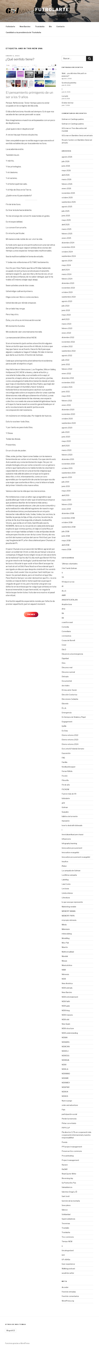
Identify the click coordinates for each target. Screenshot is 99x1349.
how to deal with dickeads (72, 825)
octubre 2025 (67, 197)
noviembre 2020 (68, 414)
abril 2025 (66, 225)
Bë (63, 618)
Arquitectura (67, 604)
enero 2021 (66, 405)
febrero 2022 (67, 369)
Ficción (64, 776)
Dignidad (65, 658)
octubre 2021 (67, 387)
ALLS (64, 591)
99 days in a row (68, 582)
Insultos (65, 861)
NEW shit (65, 1019)
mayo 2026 (66, 170)
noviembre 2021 (68, 382)
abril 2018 (65, 545)
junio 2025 (66, 216)
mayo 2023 (66, 315)
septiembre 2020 (69, 423)
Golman (65, 119)
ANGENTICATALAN (70, 600)
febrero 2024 (67, 279)
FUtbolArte (52, 9)
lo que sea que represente (72, 902)
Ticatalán (65, 1228)
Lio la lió (65, 96)
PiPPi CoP (66, 1128)
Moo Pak (65, 943)
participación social (69, 1114)
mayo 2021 (66, 396)
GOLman (65, 128)
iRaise (64, 866)
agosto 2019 (67, 477)
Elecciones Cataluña (70, 699)
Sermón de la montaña (71, 1201)
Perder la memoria (69, 1119)
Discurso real (67, 667)
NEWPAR (65, 1087)
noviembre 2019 (68, 464)
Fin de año (66, 785)
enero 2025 (66, 238)
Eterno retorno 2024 (70, 744)
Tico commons (68, 1237)
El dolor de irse (67, 103)
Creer (64, 645)
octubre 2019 (67, 468)
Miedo (64, 925)
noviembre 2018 (68, 518)
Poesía (64, 1142)
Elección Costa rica (69, 695)
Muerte (65, 947)
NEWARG (65, 1042)
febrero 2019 (67, 504)
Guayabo (65, 812)
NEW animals (67, 988)
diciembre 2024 (68, 243)
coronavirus (66, 636)
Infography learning (69, 843)
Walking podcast (68, 1269)
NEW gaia (66, 1006)
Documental (67, 681)
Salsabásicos (67, 1187)
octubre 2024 (67, 252)
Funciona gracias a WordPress (17, 1343)
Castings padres (77, 119)
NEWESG (65, 1056)
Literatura (66, 898)
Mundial (65, 956)
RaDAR (64, 1169)
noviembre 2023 (68, 288)
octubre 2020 (67, 419)
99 (63, 577)
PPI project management (72, 1147)
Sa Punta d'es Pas (69, 1183)
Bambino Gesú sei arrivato (82, 135)
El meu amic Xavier (69, 690)
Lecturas (65, 889)
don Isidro (66, 686)
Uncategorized (68, 1250)
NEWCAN (66, 1046)
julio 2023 (65, 306)
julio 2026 (65, 161)
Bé (63, 613)
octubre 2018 (67, 522)
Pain (63, 1110)
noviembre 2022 (68, 342)
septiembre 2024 (69, 256)
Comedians (66, 631)
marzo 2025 (66, 229)
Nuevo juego (67, 1101)
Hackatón (66, 821)
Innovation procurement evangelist (76, 857)
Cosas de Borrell (68, 640)
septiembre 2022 (69, 351)
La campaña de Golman (71, 871)
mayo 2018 (66, 540)
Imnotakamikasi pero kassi (72, 834)
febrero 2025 (67, 234)
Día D (64, 649)
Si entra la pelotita (69, 83)
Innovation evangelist (70, 852)
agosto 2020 (67, 428)
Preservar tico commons (72, 1151)
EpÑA (64, 726)
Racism (65, 1165)
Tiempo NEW (67, 1241)
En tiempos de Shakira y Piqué (74, 717)
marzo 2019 (66, 500)
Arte (63, 609)
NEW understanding (70, 1033)
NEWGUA (65, 1060)
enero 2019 (66, 509)
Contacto (60, 26)
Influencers (66, 839)
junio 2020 (66, 437)
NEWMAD (66, 1074)
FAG (63, 758)
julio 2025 (65, 211)
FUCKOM (65, 789)
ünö (63, 1255)
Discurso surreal (68, 672)
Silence (65, 1210)
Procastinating (68, 1156)
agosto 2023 (67, 301)
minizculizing (67, 934)
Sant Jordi (65, 1196)
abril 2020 (66, 446)
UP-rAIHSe (66, 1259)
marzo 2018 (66, 549)
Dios (63, 663)
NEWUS (65, 1096)
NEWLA (65, 1069)
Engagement (67, 722)
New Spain (66, 1024)
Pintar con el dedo (69, 1123)
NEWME (65, 1078)
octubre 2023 (67, 292)
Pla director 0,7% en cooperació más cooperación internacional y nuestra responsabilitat (76, 1135)
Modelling (66, 938)
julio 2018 (65, 531)
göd (63, 803)
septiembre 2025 (69, 202)
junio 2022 (66, 364)
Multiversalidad (68, 952)
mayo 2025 (66, 220)
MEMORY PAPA (68, 916)
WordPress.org (68, 1301)
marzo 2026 (66, 179)
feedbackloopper (68, 767)
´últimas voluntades (70, 564)
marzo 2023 (66, 324)
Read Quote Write (69, 1174)
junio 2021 (66, 392)
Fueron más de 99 (69, 794)
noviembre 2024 (68, 247)
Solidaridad (66, 1214)
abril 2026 (66, 175)
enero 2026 (66, 188)
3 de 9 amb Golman (69, 568)
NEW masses (67, 1015)
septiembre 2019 (68, 473)
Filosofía (65, 780)
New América (67, 983)
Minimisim (66, 929)
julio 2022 (65, 360)
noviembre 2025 (68, 193)
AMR (64, 595)
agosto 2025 (67, 207)
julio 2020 (66, 432)
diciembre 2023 (68, 283)
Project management (70, 1160)
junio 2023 (66, 310)
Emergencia (66, 713)
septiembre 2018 (68, 527)
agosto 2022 (67, 355)
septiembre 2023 (69, 297)
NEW (64, 979)
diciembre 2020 (68, 410)
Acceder (65, 1287)
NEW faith (66, 1001)
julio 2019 (65, 482)
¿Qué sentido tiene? (20, 59)
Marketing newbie (69, 907)
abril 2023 (65, 319)
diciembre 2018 (68, 513)
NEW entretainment (70, 997)
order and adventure (70, 1105)
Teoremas (66, 1223)
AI (62, 586)
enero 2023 (66, 333)
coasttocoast (67, 622)
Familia (64, 762)
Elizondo (65, 703)
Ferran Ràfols (67, 771)
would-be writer (68, 1273)
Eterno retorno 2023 (70, 740)
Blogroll (10, 1330)
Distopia (65, 676)
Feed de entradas (69, 1292)
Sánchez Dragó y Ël (69, 1192)
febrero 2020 (67, 455)
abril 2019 (65, 495)
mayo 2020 (66, 441)
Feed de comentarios (70, 1296)
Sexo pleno (66, 1205)
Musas (64, 961)
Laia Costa (66, 884)
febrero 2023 (67, 328)
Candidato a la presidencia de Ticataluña (23, 32)
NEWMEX (66, 1083)
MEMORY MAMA (68, 911)
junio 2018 (66, 536)
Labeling (65, 880)
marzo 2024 (66, 274)
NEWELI (65, 1051)
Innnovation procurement (72, 848)
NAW (64, 970)
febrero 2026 (67, 184)
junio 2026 (66, 166)
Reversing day (67, 1178)
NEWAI (64, 1037)
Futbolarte (10, 26)
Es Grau (65, 731)
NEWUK (65, 1092)
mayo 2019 (66, 491)
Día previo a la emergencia (72, 654)
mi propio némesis (69, 920)
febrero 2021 (67, 401)
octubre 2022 (67, 346)
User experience (68, 1264)
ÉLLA (64, 708)
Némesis (65, 974)
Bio (50, 26)
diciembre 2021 (68, 378)
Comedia (65, 627)
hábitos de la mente (70, 816)
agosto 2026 (67, 157)
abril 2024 (66, 270)
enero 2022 (66, 373)
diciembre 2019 (68, 459)
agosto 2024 (67, 261)
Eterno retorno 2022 (70, 735)
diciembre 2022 (68, 337)
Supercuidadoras (68, 1219)
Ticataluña (39, 26)
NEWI (64, 1065)
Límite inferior (67, 893)
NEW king (66, 1010)
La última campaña (69, 875)
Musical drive (67, 965)
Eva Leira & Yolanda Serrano (73, 749)
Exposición (66, 753)
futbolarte (66, 798)
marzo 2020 (66, 450)
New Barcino (25, 26)
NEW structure (68, 1028)
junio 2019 (66, 486)
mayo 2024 (66, 265)
